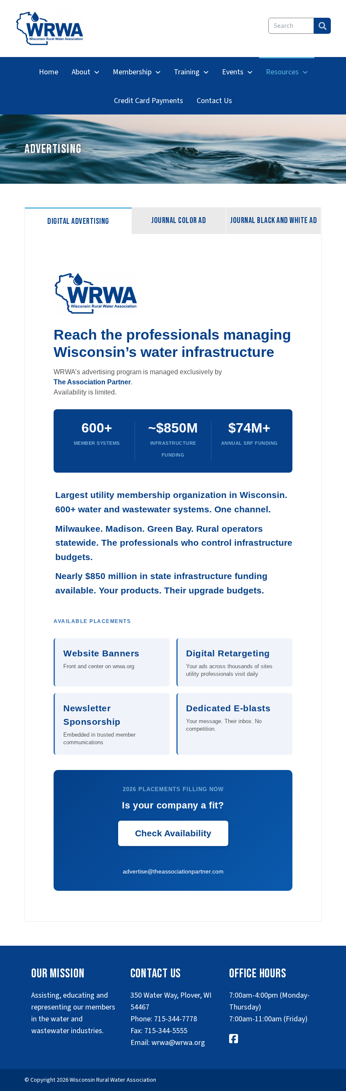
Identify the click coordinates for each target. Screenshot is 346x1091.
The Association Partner (92, 382)
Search (322, 26)
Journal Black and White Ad (273, 220)
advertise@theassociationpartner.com (173, 871)
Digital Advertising (78, 221)
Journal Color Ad (178, 220)
